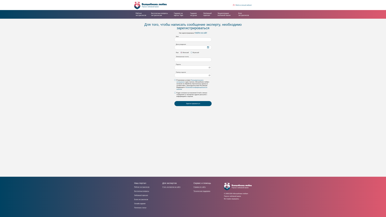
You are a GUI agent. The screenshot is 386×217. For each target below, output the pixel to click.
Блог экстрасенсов (243, 14)
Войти (244, 5)
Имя (177, 36)
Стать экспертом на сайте (171, 187)
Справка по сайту (200, 187)
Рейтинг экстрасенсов (141, 14)
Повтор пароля (181, 72)
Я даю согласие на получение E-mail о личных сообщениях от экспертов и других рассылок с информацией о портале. (191, 94)
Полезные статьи (140, 207)
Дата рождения (181, 44)
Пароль (178, 64)
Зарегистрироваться (193, 103)
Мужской (196, 52)
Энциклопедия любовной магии (224, 14)
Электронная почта (182, 56)
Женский (186, 52)
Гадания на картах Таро (178, 14)
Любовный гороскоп (207, 14)
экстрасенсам (159, 14)
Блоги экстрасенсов (141, 199)
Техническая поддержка (202, 191)
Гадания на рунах (193, 14)
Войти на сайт (201, 33)
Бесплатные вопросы (141, 191)
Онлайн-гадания (139, 203)
